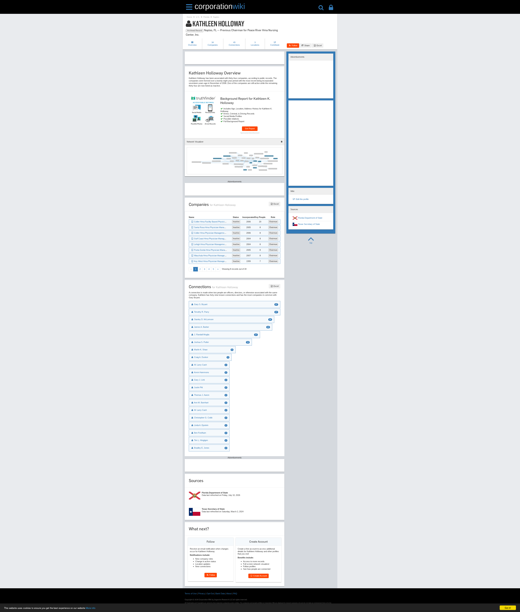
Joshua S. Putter (201, 342)
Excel (319, 45)
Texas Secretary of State (309, 224)
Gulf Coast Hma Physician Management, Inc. (273, 168)
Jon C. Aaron (242, 160)
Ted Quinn (253, 158)
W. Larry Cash (200, 365)
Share (307, 45)
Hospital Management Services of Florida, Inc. (217, 158)
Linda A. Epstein (201, 425)
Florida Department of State (310, 218)
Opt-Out (210, 593)
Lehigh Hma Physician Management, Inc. (212, 244)
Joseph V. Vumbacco (275, 158)
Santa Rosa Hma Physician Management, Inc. (214, 227)
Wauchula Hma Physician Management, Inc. (213, 255)
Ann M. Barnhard (257, 157)
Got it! (508, 607)
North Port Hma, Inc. (240, 155)
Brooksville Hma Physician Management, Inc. (268, 163)
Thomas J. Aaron (201, 395)
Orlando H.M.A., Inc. (228, 158)
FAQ (235, 593)
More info (90, 608)
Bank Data (220, 593)
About (228, 593)
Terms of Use (191, 593)
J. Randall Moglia (201, 334)
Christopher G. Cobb (203, 417)
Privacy (201, 593)
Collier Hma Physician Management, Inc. (238, 166)
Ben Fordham (200, 433)
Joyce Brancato (237, 160)
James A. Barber (201, 327)
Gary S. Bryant (259, 161)
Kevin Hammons (201, 372)
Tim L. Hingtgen (201, 440)
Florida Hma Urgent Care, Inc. (225, 163)
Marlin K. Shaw (248, 166)
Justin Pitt (198, 387)
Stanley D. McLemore (203, 319)
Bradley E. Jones (201, 448)
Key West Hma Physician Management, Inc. (265, 158)
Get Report (250, 128)
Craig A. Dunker (201, 357)
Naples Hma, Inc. (251, 155)
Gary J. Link (251, 162)
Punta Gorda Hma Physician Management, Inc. (258, 153)
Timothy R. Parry (201, 312)
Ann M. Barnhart (201, 402)
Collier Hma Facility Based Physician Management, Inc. (218, 221)
